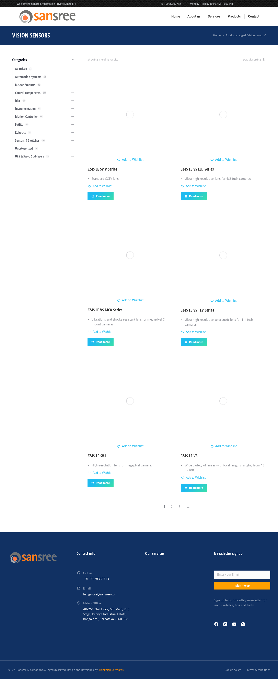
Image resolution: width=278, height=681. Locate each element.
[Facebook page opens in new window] (239, 3)
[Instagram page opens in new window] (252, 3)
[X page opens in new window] (245, 3)
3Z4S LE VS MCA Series (105, 310)
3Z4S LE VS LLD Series (197, 169)
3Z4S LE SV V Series (102, 169)
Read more (103, 196)
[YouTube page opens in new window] (258, 3)
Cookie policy (233, 670)
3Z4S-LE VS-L (190, 455)
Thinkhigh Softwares (111, 670)
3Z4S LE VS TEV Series (197, 310)
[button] (130, 159)
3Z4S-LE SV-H (97, 455)
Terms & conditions (258, 670)
